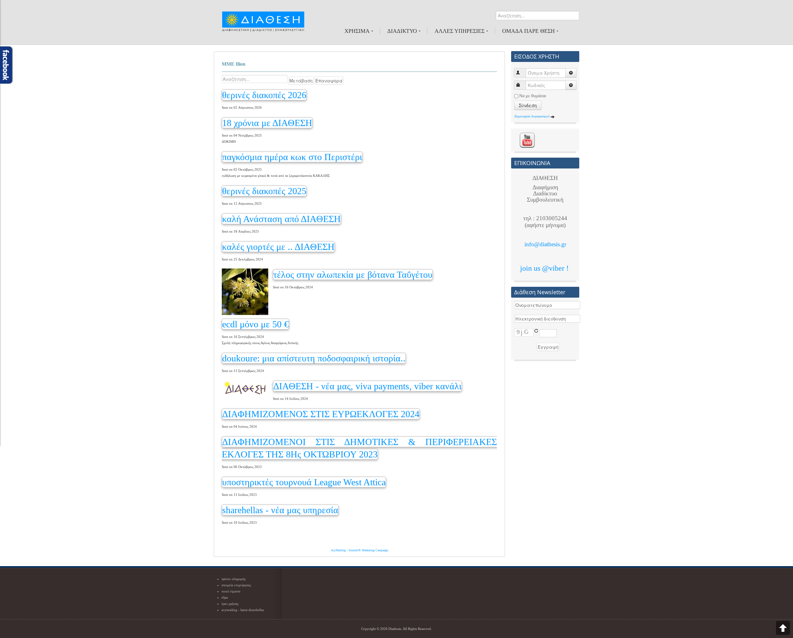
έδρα (224, 597)
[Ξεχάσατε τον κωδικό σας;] (570, 85)
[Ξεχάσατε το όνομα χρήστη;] (570, 72)
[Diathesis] (262, 24)
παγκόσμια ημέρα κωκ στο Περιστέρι (292, 157)
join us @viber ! (545, 268)
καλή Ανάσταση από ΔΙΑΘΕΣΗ (281, 219)
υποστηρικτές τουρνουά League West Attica (304, 482)
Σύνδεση (528, 105)
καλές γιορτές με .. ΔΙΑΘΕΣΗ (278, 247)
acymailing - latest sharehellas (242, 610)
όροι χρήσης (230, 603)
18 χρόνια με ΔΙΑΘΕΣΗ (267, 123)
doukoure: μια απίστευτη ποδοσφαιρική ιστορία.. (313, 358)
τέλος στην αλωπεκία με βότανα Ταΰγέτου (352, 274)
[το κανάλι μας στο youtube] (527, 140)
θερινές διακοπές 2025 (264, 191)
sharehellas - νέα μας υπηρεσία (280, 510)
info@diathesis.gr (545, 244)
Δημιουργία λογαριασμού (532, 116)
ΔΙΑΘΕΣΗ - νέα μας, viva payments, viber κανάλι (367, 386)
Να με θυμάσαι (532, 96)
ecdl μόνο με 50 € (255, 324)
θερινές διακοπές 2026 (264, 95)
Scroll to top (783, 628)
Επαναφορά (329, 80)
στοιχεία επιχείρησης (236, 585)
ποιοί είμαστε (231, 591)
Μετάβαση (301, 80)
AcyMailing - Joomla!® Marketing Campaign (359, 550)
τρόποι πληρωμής (233, 579)
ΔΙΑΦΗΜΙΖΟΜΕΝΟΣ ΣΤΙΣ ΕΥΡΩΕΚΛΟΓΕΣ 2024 (320, 414)
